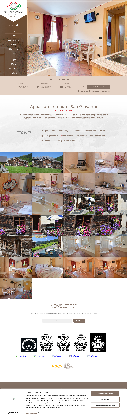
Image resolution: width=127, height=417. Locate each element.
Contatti (13, 73)
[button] (28, 87)
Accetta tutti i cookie (105, 393)
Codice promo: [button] (84, 91)
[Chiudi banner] (124, 391)
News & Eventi (13, 68)
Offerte (13, 64)
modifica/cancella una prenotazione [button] (100, 91)
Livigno (13, 60)
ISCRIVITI (79, 321)
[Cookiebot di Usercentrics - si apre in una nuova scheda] (13, 413)
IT (9, 25)
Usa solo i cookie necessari (105, 405)
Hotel (13, 31)
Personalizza (104, 399)
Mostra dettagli (31, 413)
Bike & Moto (13, 49)
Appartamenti (13, 40)
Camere (13, 36)
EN (13, 25)
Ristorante (13, 45)
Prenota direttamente (13, 54)
